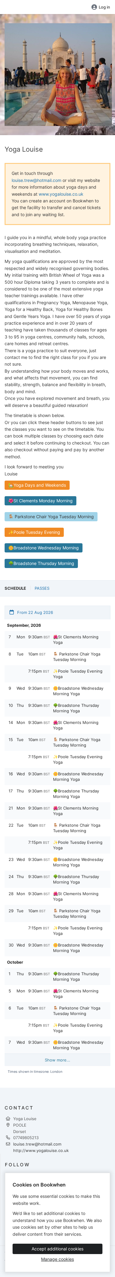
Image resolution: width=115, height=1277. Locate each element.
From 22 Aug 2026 (34, 612)
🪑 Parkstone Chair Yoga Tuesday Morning (51, 516)
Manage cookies (57, 1259)
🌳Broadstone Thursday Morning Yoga (76, 708)
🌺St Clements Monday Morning (40, 500)
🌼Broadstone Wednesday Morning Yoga (78, 691)
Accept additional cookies (57, 1248)
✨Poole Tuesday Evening (34, 532)
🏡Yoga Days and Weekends (37, 485)
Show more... (57, 1059)
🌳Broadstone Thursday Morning (41, 563)
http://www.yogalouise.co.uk (41, 1150)
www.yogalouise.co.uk (61, 194)
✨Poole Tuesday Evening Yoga (77, 674)
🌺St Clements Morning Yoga (75, 639)
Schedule (15, 588)
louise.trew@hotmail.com (36, 180)
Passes (42, 588)
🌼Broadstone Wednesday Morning (43, 547)
